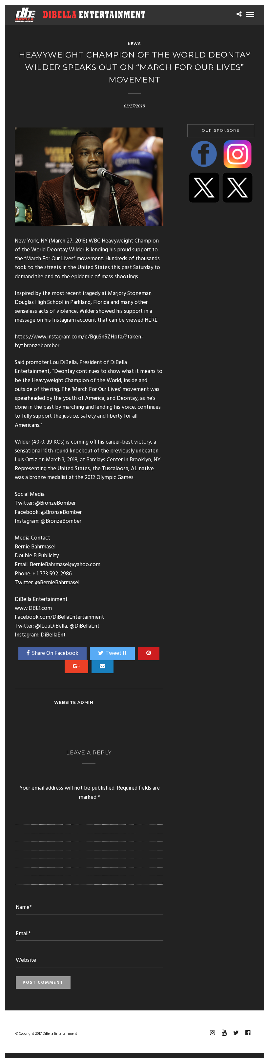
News (134, 43)
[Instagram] (212, 1032)
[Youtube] (224, 1032)
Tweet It (116, 653)
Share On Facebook (55, 653)
